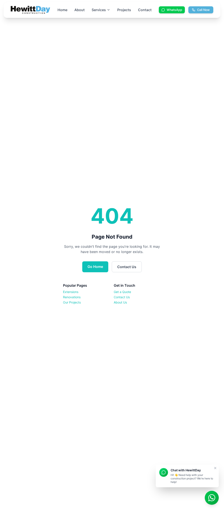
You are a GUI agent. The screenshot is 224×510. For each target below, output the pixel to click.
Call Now (203, 10)
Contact (145, 10)
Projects (124, 10)
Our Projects (72, 302)
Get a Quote (122, 292)
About (79, 10)
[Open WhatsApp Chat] (212, 498)
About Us (120, 302)
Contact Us (126, 267)
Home (62, 10)
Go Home (95, 266)
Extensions (70, 292)
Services (99, 10)
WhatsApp (174, 10)
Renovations (71, 297)
